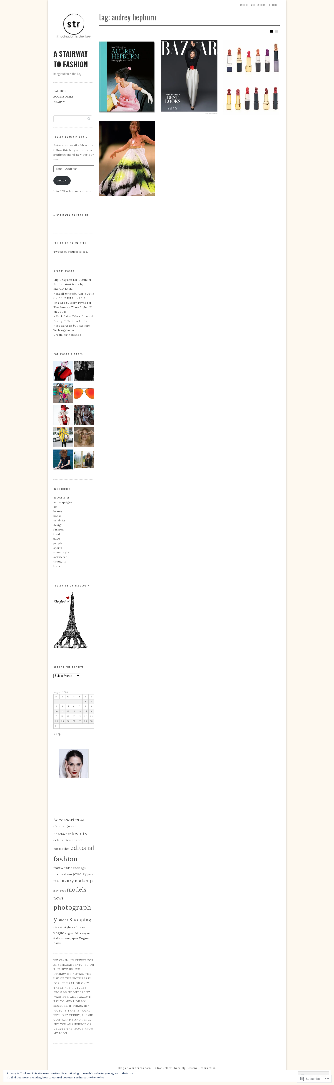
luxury (67, 880)
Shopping (80, 919)
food (56, 534)
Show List (276, 31)
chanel (77, 840)
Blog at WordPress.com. (134, 1068)
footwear (61, 868)
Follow (62, 180)
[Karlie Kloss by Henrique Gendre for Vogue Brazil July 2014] (84, 371)
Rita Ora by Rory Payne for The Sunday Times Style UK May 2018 (72, 307)
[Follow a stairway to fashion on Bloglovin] (70, 647)
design (58, 525)
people (57, 543)
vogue (58, 933)
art (55, 506)
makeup (84, 880)
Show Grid (271, 31)
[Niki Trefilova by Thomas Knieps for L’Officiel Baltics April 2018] (84, 438)
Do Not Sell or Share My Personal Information (184, 1068)
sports (57, 548)
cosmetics (61, 848)
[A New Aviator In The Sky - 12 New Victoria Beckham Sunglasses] (84, 393)
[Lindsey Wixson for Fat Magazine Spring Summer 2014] (63, 371)
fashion (58, 529)
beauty (273, 5)
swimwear (60, 557)
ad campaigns (62, 502)
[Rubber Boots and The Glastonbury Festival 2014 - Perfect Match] (63, 393)
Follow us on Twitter (70, 243)
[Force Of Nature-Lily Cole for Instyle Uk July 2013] (84, 460)
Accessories (66, 819)
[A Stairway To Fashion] (73, 45)
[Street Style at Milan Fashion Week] (63, 438)
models (77, 889)
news (56, 538)
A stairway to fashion (70, 215)
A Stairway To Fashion (70, 58)
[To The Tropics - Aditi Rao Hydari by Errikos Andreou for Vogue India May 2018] (84, 415)
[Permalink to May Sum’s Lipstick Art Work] (251, 77)
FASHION (243, 5)
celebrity (59, 520)
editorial (82, 847)
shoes (63, 920)
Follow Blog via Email (70, 136)
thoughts (59, 561)
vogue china (73, 933)
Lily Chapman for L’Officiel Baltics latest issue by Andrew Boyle (72, 284)
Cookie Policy (95, 1077)
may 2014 (59, 890)
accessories (258, 5)
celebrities (62, 840)
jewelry (80, 874)
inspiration (62, 874)
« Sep (57, 734)
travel (57, 566)
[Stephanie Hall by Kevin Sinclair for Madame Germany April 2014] (63, 460)
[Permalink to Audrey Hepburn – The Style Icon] (127, 77)
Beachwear (62, 834)
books (57, 516)
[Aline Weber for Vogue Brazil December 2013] (63, 415)
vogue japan (69, 938)
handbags (78, 868)
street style (61, 552)
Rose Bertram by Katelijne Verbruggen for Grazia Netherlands (71, 330)
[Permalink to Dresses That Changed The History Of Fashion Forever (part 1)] (127, 158)
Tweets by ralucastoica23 (71, 251)
